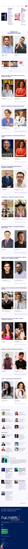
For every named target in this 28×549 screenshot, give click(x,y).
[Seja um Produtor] (17, 15)
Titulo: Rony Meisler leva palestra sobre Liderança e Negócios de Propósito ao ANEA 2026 (9, 470)
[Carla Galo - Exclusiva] (4, 15)
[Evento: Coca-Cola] (3, 496)
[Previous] (3, 65)
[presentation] (1, 46)
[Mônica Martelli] (5, 62)
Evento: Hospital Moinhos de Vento (22, 481)
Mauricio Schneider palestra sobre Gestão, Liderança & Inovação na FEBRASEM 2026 (9, 482)
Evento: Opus (12, 457)
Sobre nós (3, 541)
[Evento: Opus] (5, 461)
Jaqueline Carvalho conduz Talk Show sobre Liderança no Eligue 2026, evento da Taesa (22, 470)
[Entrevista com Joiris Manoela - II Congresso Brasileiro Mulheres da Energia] (24, 64)
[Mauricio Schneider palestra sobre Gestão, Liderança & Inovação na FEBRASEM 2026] (3, 484)
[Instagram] (2, 525)
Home (3, 540)
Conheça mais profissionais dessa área (20, 101)
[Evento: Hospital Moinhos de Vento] (16, 485)
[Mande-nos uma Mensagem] (2, 546)
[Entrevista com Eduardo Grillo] (15, 64)
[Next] (25, 65)
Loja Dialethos (4, 545)
